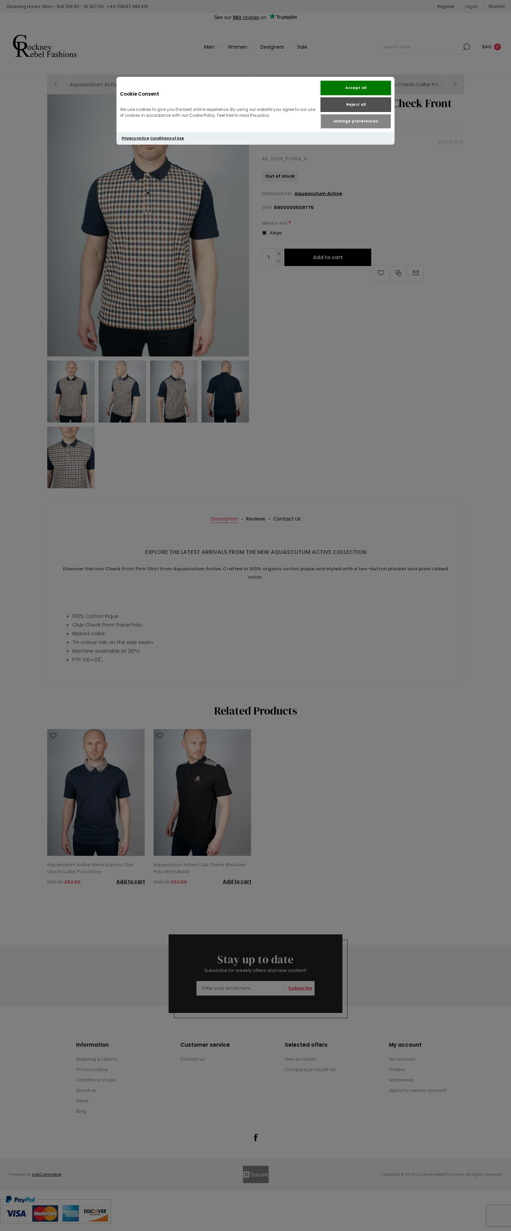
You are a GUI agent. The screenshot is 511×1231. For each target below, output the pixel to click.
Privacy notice (135, 138)
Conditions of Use (167, 138)
